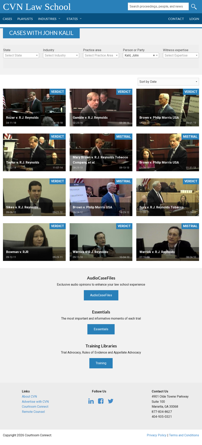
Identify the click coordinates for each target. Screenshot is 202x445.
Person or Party (134, 50)
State (6, 50)
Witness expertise (175, 50)
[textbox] (21, 55)
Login (194, 19)
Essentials (101, 329)
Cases (7, 19)
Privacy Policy (156, 435)
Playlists (25, 19)
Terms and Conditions (184, 435)
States (72, 19)
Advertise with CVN (35, 402)
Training (101, 363)
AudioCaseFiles (101, 295)
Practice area (92, 50)
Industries (47, 19)
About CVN (29, 396)
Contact (176, 19)
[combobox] (21, 55)
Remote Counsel (33, 412)
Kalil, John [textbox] (140, 55)
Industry (48, 50)
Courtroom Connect (35, 406)
